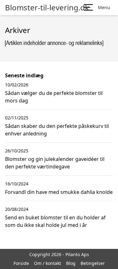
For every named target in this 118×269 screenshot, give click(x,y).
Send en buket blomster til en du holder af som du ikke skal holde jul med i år (55, 221)
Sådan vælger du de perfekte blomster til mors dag (54, 97)
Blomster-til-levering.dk (47, 8)
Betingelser (93, 263)
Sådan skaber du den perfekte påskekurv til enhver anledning (57, 130)
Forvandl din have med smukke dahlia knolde (59, 192)
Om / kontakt (47, 263)
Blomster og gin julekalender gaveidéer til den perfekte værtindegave (54, 163)
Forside (21, 263)
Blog (71, 263)
